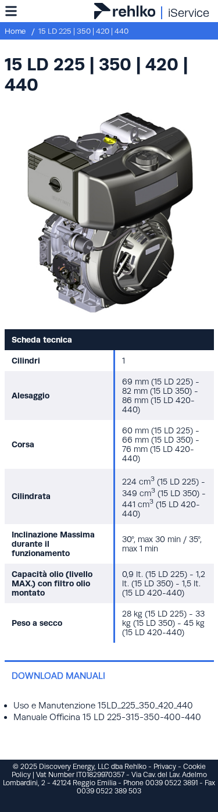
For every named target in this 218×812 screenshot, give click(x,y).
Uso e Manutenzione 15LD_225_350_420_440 (103, 705)
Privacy (164, 767)
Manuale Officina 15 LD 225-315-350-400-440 (107, 717)
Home (15, 31)
